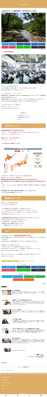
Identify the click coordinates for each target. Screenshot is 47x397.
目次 (22, 112)
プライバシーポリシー (7, 382)
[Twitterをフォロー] (12, 276)
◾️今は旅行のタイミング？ (23, 115)
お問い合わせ (5, 379)
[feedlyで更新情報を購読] (34, 276)
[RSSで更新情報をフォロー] (23, 279)
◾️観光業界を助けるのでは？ (24, 117)
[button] (43, 215)
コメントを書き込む (23, 367)
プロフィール (5, 385)
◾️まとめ (20, 119)
